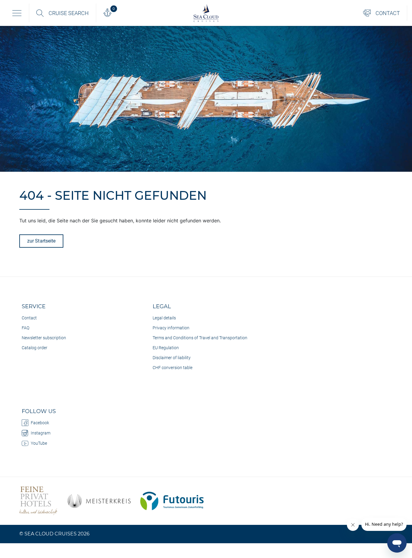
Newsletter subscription (44, 337)
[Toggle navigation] (17, 13)
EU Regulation (166, 347)
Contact (29, 317)
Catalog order (34, 347)
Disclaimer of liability (172, 357)
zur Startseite (41, 241)
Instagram (40, 433)
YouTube (39, 443)
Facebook (40, 422)
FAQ (25, 327)
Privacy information (171, 327)
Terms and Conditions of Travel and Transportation (200, 337)
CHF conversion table (172, 367)
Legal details (164, 317)
